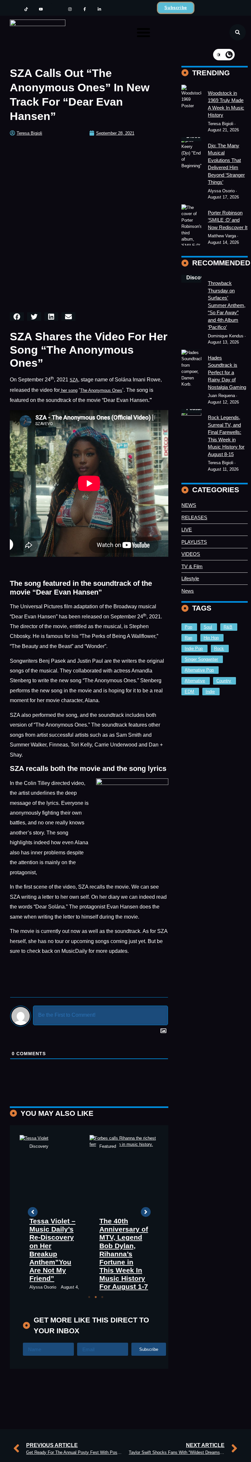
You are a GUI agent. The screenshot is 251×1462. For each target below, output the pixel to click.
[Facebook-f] (85, 9)
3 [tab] (102, 1297)
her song (68, 390)
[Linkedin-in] (99, 9)
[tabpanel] (55, 1216)
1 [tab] (89, 1297)
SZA (74, 379)
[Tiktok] (26, 9)
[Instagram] (70, 9)
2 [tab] (95, 1297)
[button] (143, 32)
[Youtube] (40, 9)
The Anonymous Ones (101, 390)
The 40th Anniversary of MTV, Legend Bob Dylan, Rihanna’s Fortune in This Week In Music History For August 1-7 (123, 1254)
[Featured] (191, 109)
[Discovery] (191, 225)
